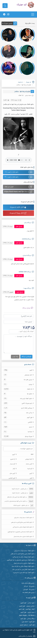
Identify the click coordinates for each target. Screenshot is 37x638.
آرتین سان (12, 473)
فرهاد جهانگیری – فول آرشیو (26, 609)
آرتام (14, 469)
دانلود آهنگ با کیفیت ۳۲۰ (11, 177)
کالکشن (30, 422)
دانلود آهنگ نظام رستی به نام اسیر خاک (23, 570)
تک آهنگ (29, 389)
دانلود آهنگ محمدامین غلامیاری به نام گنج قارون (20, 532)
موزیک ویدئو (28, 436)
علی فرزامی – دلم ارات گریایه (19, 489)
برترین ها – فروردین (28, 589)
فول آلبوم (29, 418)
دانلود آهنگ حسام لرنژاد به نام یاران (23, 518)
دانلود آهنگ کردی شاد (26, 399)
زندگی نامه (29, 413)
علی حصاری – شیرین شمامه (20, 505)
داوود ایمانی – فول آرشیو (27, 603)
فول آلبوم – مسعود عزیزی (27, 625)
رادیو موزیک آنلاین (27, 403)
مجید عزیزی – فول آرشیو (27, 612)
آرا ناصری (12, 459)
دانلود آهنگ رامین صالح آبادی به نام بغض (21, 522)
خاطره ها (29, 394)
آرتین (30, 473)
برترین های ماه (28, 380)
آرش (31, 478)
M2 (33, 454)
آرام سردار (12, 464)
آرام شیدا (29, 469)
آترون (13, 454)
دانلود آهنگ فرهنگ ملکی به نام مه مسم (23, 566)
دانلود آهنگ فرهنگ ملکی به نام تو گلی (22, 527)
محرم (30, 427)
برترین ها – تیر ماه (29, 586)
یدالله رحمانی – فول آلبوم (27, 619)
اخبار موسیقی (28, 375)
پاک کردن (15, 357)
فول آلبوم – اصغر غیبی (28, 622)
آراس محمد (29, 464)
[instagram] (8, 14)
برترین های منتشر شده (28, 583)
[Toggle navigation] (32, 14)
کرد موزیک (28, 82)
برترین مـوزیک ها (7, 23)
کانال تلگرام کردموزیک (17, 207)
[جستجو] (5, 5)
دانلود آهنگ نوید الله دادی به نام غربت (23, 573)
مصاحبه (30, 432)
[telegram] (4, 14)
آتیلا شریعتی (28, 459)
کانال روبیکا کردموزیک (17, 213)
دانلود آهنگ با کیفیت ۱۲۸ (11, 172)
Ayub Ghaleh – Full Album (26, 616)
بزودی (30, 384)
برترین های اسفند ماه (28, 593)
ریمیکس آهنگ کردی (26, 408)
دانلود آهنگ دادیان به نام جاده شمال (23, 536)
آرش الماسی (12, 478)
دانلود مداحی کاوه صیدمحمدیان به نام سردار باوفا (13, 501)
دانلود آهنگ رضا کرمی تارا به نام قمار (16, 497)
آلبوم (31, 370)
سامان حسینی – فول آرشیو (26, 606)
